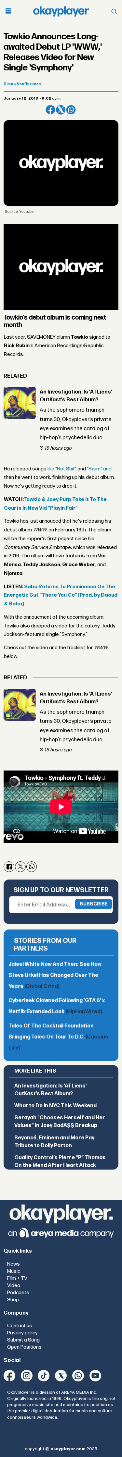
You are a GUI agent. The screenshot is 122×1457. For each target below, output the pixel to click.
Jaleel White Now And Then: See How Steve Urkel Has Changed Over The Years (55, 975)
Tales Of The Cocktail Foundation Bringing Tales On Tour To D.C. (58, 1037)
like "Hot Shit (61, 469)
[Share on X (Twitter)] (60, 110)
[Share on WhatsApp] (70, 110)
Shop (13, 1300)
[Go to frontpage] (61, 11)
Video (13, 1285)
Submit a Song (23, 1340)
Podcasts (18, 1293)
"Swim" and (99, 469)
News (13, 1264)
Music (13, 1271)
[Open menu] (8, 11)
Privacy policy (22, 1333)
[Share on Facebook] (50, 110)
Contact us (19, 1326)
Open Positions (24, 1347)
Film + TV (17, 1278)
